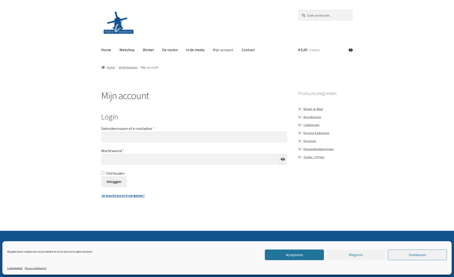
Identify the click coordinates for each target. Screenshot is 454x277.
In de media (195, 49)
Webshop (127, 49)
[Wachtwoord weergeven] (282, 159)
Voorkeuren (417, 255)
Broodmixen (312, 117)
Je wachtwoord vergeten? (123, 195)
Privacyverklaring (35, 268)
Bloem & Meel (313, 109)
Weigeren (356, 255)
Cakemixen (311, 125)
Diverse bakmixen (316, 133)
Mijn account (223, 49)
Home (106, 49)
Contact (248, 49)
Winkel (148, 49)
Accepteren (294, 255)
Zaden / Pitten (313, 157)
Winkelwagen (128, 67)
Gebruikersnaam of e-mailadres (133, 128)
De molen (170, 49)
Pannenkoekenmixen (318, 149)
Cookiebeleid (14, 268)
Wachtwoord (118, 150)
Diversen (309, 141)
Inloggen (114, 181)
